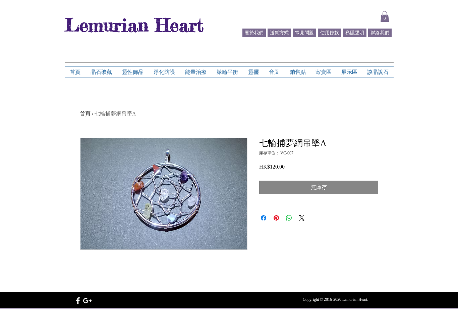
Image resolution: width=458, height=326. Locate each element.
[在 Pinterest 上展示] (276, 218)
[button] (384, 16)
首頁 (85, 114)
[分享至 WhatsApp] (289, 218)
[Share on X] (302, 218)
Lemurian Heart (134, 25)
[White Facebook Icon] (77, 300)
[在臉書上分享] (264, 218)
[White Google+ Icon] (87, 300)
